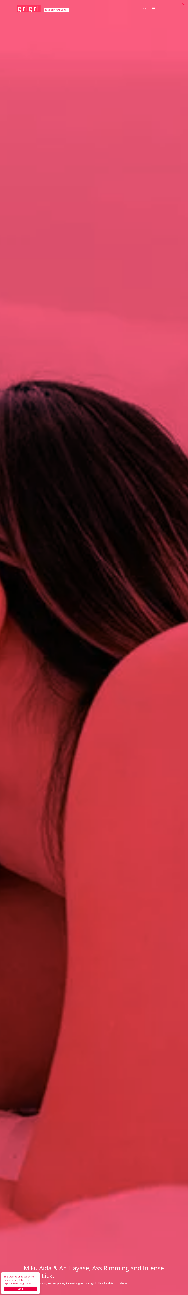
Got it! (20, 1288)
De (183, 4)
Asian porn (56, 1283)
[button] (144, 8)
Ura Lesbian (106, 1283)
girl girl (28, 8)
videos (122, 1283)
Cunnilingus (74, 1283)
